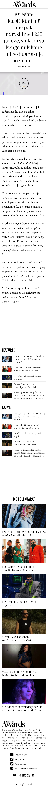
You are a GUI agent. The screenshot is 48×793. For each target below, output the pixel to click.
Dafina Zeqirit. (25, 280)
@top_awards (20, 764)
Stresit (28, 237)
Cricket (6, 280)
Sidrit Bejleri (11, 301)
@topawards (20, 759)
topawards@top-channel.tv (26, 768)
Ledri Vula (26, 250)
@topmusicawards (22, 754)
